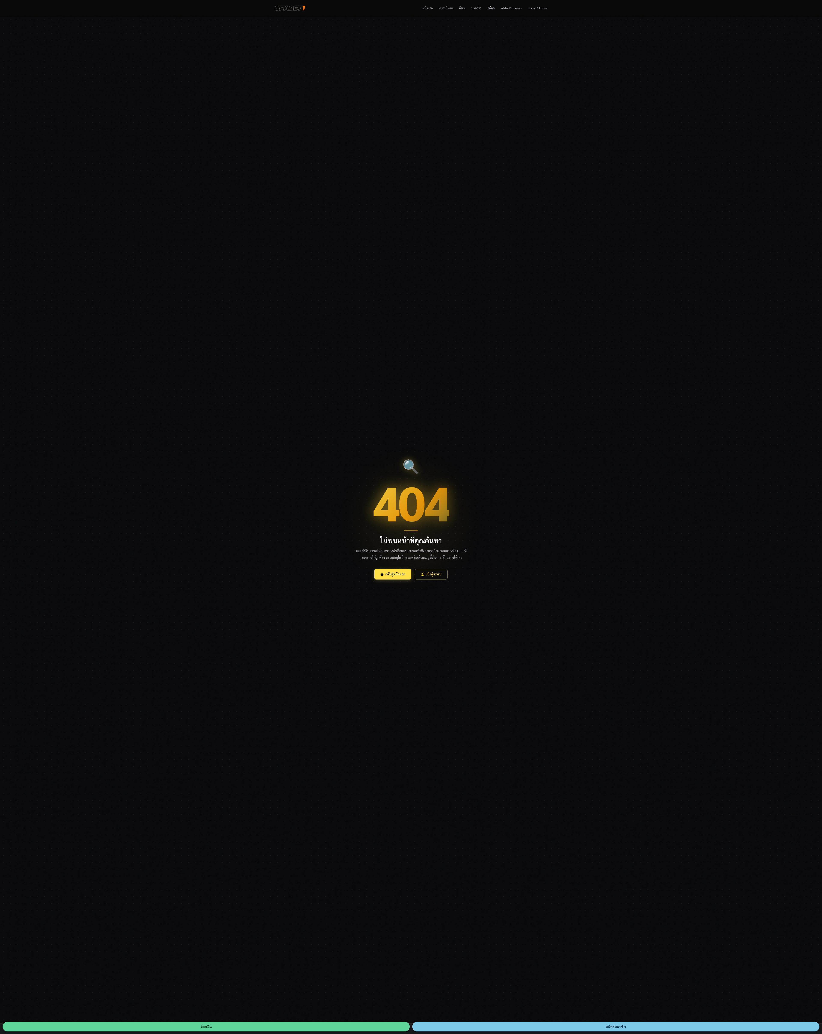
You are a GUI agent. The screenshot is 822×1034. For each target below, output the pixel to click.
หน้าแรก (427, 8)
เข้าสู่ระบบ (433, 574)
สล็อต (491, 8)
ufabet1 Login (537, 8)
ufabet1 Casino (511, 8)
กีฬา (462, 8)
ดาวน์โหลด (446, 8)
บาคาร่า (476, 8)
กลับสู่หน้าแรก (395, 574)
